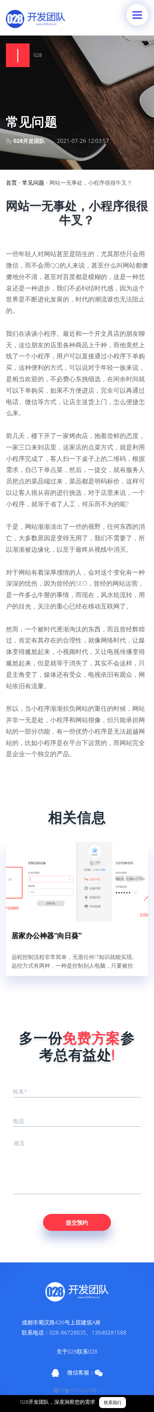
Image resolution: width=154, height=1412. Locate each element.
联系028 (87, 1351)
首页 (11, 182)
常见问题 (33, 182)
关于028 (66, 1351)
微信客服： (81, 1372)
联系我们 (112, 1403)
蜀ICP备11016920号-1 (77, 1390)
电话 (18, 1121)
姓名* (20, 1091)
